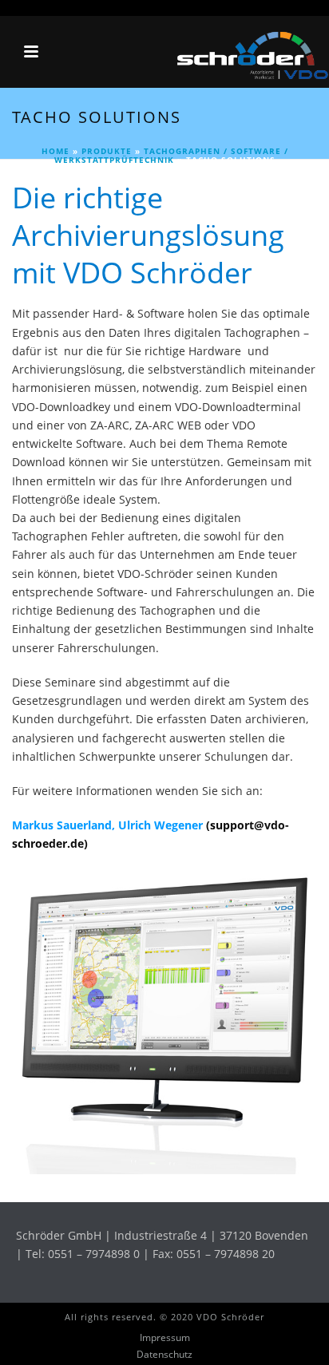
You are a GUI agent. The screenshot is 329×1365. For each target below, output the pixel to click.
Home (55, 150)
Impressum (165, 1337)
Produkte (106, 150)
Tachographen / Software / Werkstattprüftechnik (171, 155)
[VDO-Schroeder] (249, 52)
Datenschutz (164, 1354)
